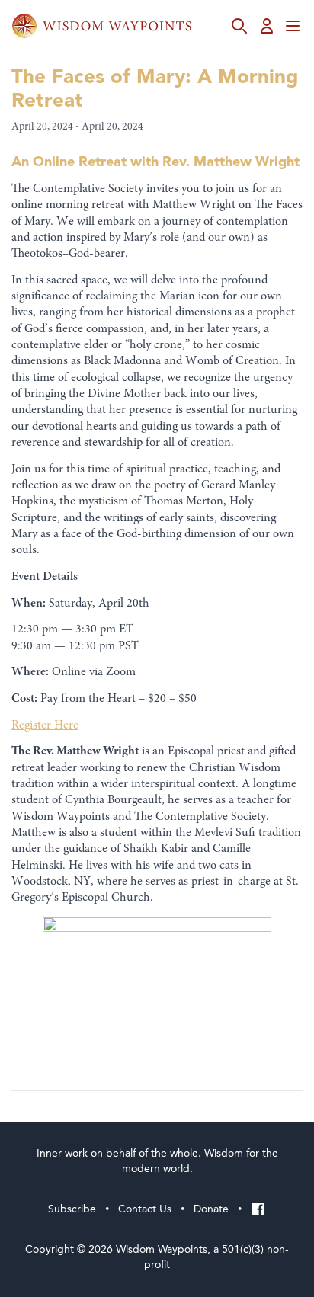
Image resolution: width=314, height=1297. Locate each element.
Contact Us (144, 1209)
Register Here (44, 725)
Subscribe (72, 1209)
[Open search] (239, 26)
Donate (211, 1209)
